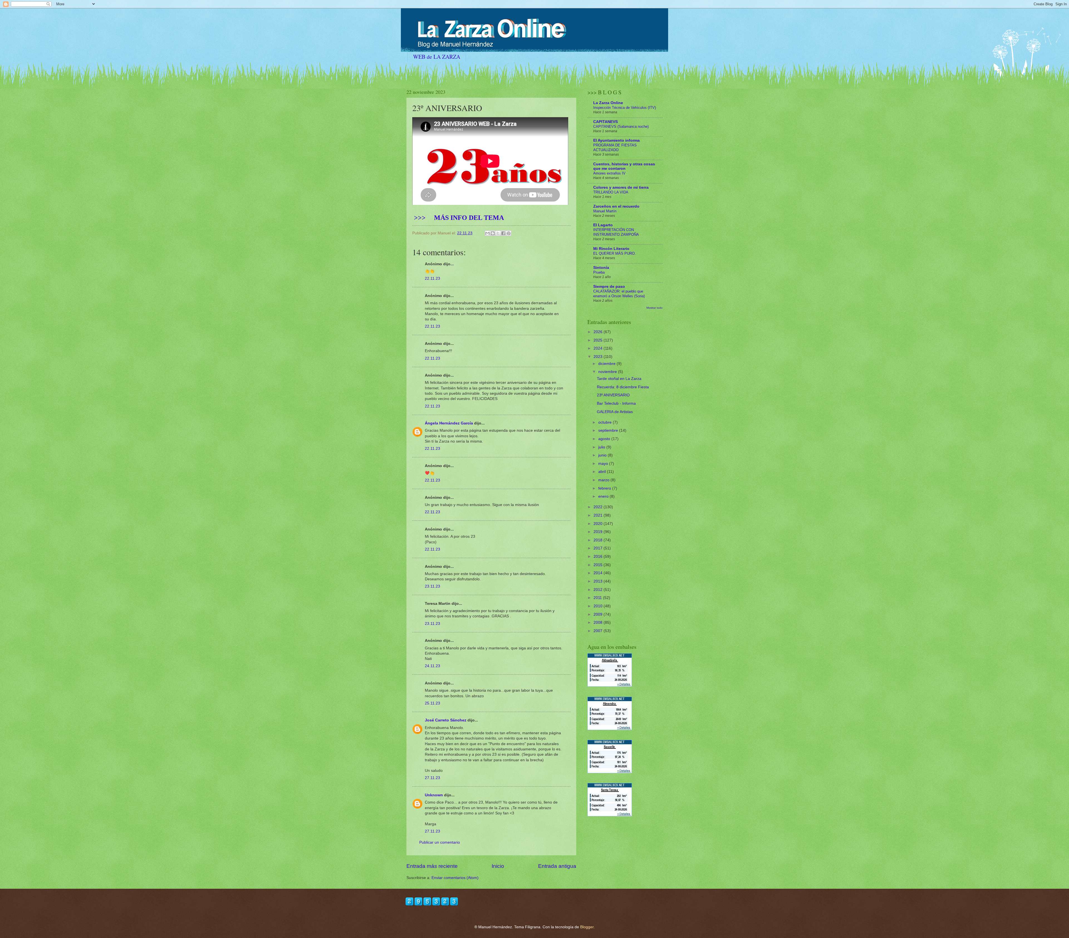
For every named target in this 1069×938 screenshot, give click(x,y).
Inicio (498, 866)
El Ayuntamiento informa (616, 140)
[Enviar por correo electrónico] (487, 233)
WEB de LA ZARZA (436, 56)
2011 (598, 598)
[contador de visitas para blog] (432, 905)
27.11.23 (432, 778)
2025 (599, 340)
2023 (599, 357)
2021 (599, 515)
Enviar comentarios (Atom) (455, 878)
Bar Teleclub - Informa (616, 403)
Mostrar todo (654, 307)
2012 (599, 590)
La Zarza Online (608, 103)
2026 (599, 332)
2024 (599, 348)
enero (604, 496)
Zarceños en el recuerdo (616, 206)
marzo (604, 480)
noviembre (608, 372)
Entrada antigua (557, 866)
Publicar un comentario (439, 842)
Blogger (587, 927)
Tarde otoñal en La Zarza (619, 379)
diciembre (607, 364)
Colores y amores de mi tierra (621, 187)
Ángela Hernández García (449, 423)
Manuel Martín (604, 211)
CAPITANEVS (605, 122)
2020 (599, 524)
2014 (599, 573)
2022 (599, 507)
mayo (603, 463)
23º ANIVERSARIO (613, 395)
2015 (599, 565)
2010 (599, 606)
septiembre (608, 430)
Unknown (434, 795)
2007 (599, 631)
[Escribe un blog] (493, 233)
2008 (599, 622)
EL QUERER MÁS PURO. (614, 253)
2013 (599, 581)
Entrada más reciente (432, 866)
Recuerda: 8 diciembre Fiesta (623, 387)
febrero (605, 488)
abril (602, 472)
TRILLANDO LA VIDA (610, 192)
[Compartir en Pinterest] (508, 233)
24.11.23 (432, 666)
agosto (604, 439)
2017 (599, 548)
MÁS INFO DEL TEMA (458, 217)
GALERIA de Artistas (615, 412)
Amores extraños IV (609, 173)
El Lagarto (603, 225)
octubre (605, 422)
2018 (599, 540)
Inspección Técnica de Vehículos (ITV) (624, 107)
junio (603, 455)
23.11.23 (432, 586)
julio (602, 447)
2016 (599, 556)
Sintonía (601, 268)
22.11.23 (432, 278)
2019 (599, 532)
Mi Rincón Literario (611, 249)
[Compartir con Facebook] (503, 233)
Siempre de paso (609, 286)
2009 (599, 614)
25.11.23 (432, 703)
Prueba (599, 272)
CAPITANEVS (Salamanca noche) (621, 126)
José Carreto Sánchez (445, 720)
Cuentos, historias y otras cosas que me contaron (624, 166)
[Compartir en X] (498, 233)
